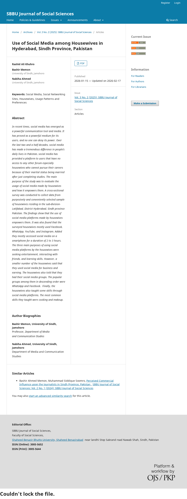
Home (10, 20)
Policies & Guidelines (32, 20)
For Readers (137, 76)
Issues (55, 20)
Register (165, 2)
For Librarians (138, 86)
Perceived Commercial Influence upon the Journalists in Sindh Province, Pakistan (66, 382)
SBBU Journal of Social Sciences (40, 14)
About (98, 20)
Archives (28, 32)
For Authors (137, 81)
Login (177, 2)
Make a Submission (145, 103)
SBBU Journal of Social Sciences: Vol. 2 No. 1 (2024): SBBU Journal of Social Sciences (69, 386)
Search (173, 20)
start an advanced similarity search (50, 396)
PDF (82, 63)
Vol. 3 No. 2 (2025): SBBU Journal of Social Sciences (64, 32)
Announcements (78, 20)
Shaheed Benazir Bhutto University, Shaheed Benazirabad (47, 440)
